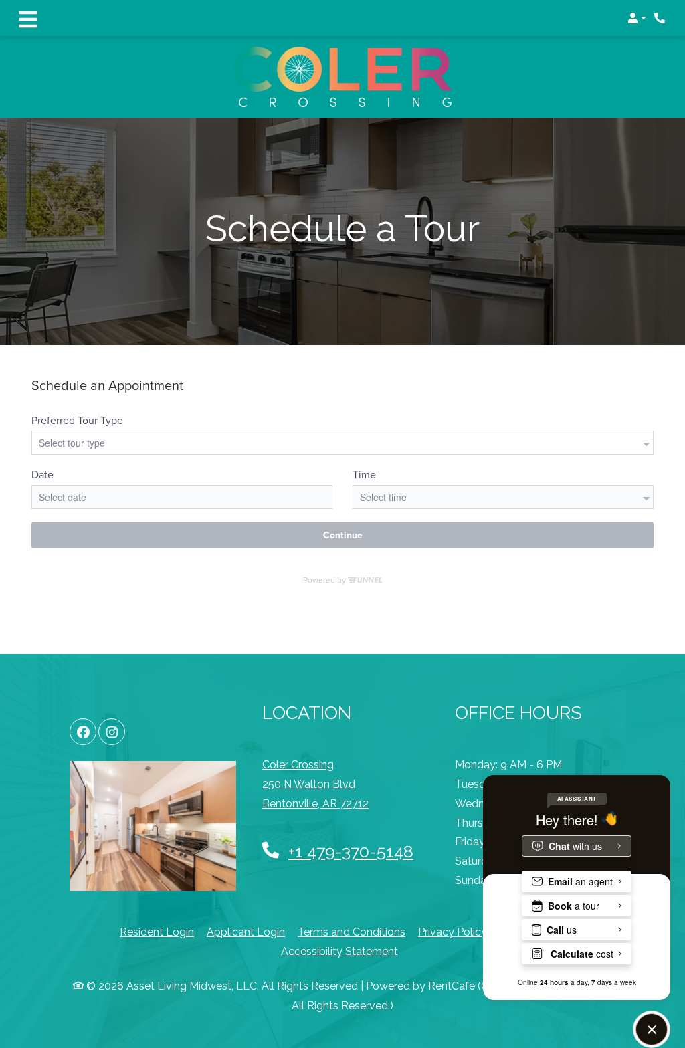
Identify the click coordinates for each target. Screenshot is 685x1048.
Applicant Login (246, 931)
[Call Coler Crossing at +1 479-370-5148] (661, 18)
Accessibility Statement (339, 951)
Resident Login (157, 931)
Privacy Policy (452, 931)
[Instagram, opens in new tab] (111, 731)
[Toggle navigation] (28, 18)
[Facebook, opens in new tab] (83, 731)
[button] (637, 18)
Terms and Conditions (351, 931)
